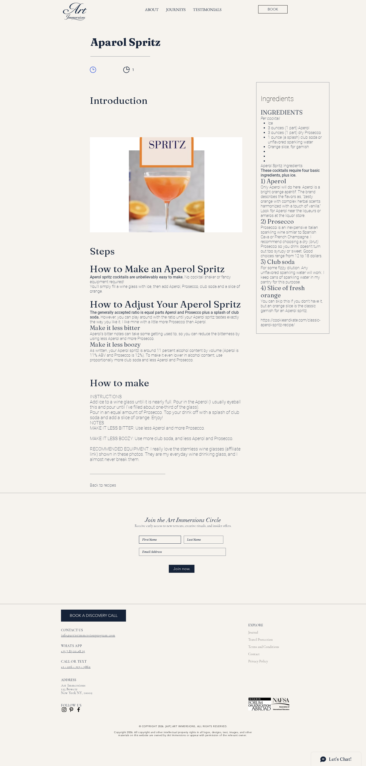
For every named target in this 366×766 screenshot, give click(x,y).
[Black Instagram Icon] (64, 709)
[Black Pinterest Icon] (71, 709)
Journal (253, 632)
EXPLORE (255, 625)
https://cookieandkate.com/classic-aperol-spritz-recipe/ (290, 322)
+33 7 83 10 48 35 (73, 651)
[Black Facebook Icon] (78, 709)
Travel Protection (260, 640)
